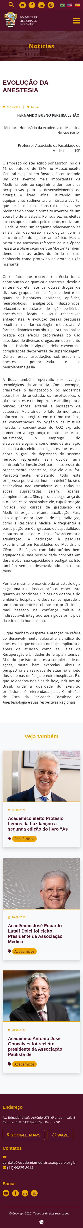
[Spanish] (77, 4)
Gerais (35, 107)
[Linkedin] (41, 5)
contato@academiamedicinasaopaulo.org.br (40, 1162)
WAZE (62, 1135)
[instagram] (51, 5)
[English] (70, 4)
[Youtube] (22, 5)
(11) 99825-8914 (20, 1167)
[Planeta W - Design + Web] (41, 1221)
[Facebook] (32, 5)
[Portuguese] (62, 4)
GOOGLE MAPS (25, 1135)
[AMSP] (22, 20)
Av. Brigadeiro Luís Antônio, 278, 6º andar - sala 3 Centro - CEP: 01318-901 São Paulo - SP (39, 1119)
